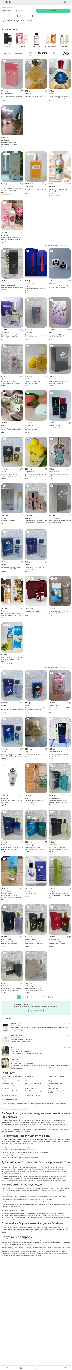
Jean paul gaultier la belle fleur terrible (58, 475)
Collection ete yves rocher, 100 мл (59, 709)
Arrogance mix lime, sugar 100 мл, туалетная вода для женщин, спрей (59, 894)
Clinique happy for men (55, 1081)
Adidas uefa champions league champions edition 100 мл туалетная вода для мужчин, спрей (11, 568)
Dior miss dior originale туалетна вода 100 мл (35, 190)
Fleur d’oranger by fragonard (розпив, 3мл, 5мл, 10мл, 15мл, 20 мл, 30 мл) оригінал (12, 614)
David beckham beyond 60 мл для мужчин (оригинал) (60, 521)
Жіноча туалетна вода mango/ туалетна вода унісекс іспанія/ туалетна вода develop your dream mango (11, 429)
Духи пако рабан (53, 1086)
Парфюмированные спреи (25, 1104)
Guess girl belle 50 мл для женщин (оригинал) (57, 336)
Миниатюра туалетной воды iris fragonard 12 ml (11, 801)
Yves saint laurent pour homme (58, 428)
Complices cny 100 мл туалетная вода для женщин (36, 336)
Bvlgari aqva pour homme (33, 1083)
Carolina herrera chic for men (11, 1086)
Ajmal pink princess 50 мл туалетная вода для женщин (10, 382)
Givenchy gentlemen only (33, 1091)
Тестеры (11, 1104)
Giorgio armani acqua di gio (11, 1081)
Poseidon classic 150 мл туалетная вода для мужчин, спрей (34, 848)
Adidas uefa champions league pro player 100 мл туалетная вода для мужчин (12, 709)
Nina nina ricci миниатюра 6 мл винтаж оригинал (35, 97)
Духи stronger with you (32, 1095)
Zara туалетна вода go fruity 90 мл (21, 1063)
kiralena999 (14, 1059)
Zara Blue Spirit (7, 1088)
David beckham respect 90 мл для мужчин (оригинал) (58, 382)
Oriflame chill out (30, 894)
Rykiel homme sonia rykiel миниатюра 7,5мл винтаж (9, 336)
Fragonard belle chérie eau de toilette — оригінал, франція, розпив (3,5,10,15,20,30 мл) (11, 238)
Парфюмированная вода (44, 1104)
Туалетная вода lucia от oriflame (21, 1039)
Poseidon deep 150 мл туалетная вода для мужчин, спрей (12, 848)
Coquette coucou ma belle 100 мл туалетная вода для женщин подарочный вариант (36, 521)
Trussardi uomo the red (9, 1091)
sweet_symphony (16, 1035)
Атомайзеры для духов (9, 1108)
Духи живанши (29, 1081)
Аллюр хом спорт (30, 1088)
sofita (12, 1047)
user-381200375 (15, 1023)
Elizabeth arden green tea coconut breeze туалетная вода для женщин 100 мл (11, 896)
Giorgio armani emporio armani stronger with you (12, 1077)
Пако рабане (29, 1077)
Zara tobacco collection (9, 1095)
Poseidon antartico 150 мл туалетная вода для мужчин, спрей (58, 801)
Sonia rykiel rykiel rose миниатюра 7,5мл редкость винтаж (10, 143)
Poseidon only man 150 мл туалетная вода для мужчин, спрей (34, 989)
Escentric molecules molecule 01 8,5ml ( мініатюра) (59, 755)
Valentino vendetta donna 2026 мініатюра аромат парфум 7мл (59, 287)
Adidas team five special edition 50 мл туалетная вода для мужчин (35, 709)
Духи (4, 1104)
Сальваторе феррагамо (56, 1083)
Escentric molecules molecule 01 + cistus (12, 288)
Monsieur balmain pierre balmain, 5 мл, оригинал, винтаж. (35, 475)
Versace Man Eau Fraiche (56, 1077)
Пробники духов (60, 1104)
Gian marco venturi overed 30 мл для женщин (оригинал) (12, 97)
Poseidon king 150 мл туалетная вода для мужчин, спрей (11, 943)
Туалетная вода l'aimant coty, (34, 754)
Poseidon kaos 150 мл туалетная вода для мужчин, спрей (59, 943)
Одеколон (23, 1108)
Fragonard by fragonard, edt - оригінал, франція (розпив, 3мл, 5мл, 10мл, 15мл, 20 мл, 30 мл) (59, 190)
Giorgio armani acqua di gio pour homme (58, 1092)
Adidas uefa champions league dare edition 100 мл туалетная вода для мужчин (11, 755)
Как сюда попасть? (64, 245)
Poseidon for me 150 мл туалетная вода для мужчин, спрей (34, 943)
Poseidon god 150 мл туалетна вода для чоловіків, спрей (11, 989)
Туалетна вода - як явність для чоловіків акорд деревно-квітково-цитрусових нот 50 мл (39, 1027)
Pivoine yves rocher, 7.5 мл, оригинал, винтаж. (33, 429)
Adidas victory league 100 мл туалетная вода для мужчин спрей (10, 475)
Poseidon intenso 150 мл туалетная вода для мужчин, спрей (58, 848)
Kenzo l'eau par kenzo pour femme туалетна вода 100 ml (60, 612)
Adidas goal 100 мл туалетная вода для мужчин (35, 568)
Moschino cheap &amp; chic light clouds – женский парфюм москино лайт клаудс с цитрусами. (12, 658)
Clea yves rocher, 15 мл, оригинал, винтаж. (32, 382)
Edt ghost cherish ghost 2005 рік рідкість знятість (35, 801)
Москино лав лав (7, 1083)
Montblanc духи (30, 1086)
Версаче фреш (53, 1088)
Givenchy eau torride (8, 521)
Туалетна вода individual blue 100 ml (22, 1051)
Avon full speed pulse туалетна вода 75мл (35, 289)
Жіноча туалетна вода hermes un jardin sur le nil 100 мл (12, 189)
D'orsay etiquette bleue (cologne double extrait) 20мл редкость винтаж (59, 97)
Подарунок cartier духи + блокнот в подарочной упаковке (35, 612)
